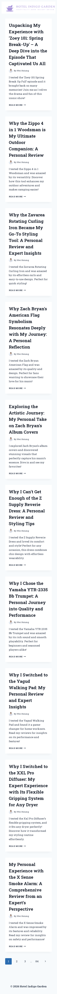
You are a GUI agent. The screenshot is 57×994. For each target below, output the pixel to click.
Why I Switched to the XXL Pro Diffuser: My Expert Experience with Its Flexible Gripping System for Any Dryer (28, 786)
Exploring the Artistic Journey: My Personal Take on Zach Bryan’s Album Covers (28, 419)
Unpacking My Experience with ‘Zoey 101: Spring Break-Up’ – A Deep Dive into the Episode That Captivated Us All (28, 44)
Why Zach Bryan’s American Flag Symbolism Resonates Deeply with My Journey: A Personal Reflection (28, 328)
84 (37, 961)
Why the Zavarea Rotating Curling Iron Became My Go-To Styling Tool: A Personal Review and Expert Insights (27, 234)
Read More (17, 105)
